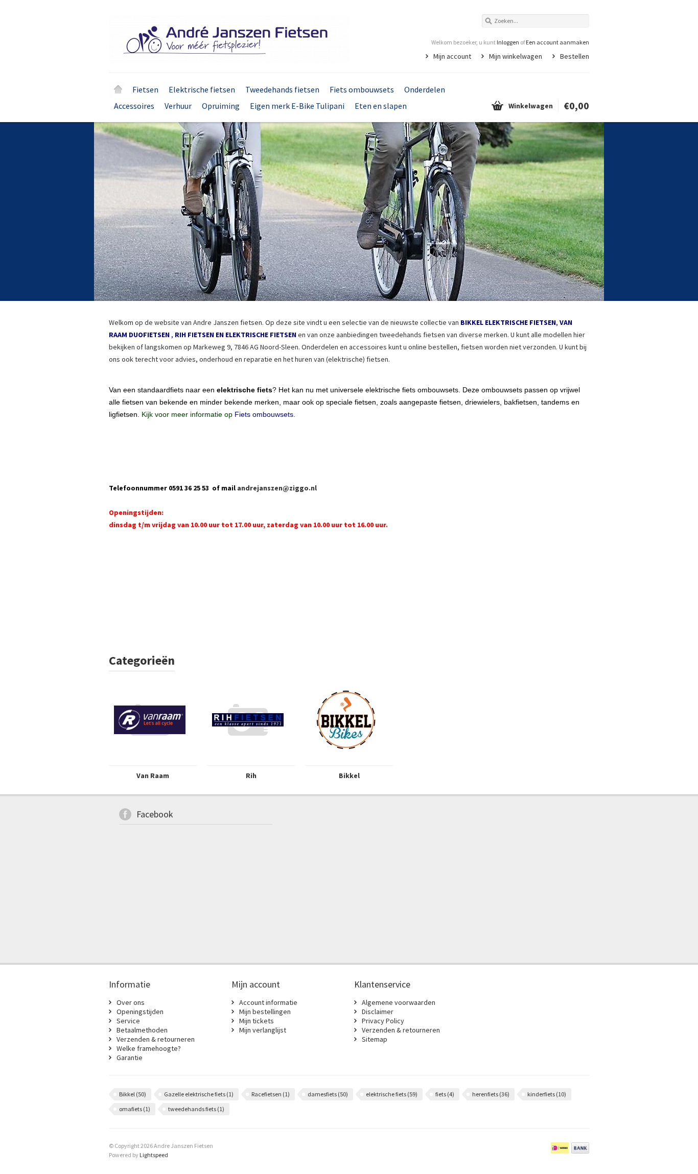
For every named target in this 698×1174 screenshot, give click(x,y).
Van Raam (152, 775)
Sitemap (374, 1039)
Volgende (576, 212)
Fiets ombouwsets (362, 89)
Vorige (122, 212)
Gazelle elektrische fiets (199, 1094)
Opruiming (221, 106)
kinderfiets (546, 1094)
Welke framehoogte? (149, 1048)
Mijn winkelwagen (515, 56)
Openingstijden (140, 1011)
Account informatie (268, 1002)
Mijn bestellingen (265, 1011)
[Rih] (248, 760)
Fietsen (145, 89)
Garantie (130, 1057)
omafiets (134, 1109)
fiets (444, 1094)
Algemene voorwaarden (398, 1002)
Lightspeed (153, 1155)
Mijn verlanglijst (262, 1030)
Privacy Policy (383, 1020)
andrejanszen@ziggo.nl (277, 487)
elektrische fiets (391, 1094)
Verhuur (178, 106)
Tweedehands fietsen (282, 89)
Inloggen (508, 42)
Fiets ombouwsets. (265, 414)
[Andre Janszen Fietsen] (229, 35)
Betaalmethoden (142, 1030)
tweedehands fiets (196, 1109)
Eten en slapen (381, 106)
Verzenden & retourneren (156, 1039)
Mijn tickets (256, 1020)
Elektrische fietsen (202, 89)
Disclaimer (377, 1011)
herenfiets (490, 1094)
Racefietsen (270, 1094)
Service (128, 1020)
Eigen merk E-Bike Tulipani (297, 106)
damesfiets (328, 1094)
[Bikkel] (346, 760)
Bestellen (574, 56)
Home (118, 89)
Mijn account (452, 56)
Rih (251, 775)
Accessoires (134, 106)
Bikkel (349, 775)
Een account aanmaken (557, 42)
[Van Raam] (150, 760)
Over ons (131, 1002)
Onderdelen (424, 89)
